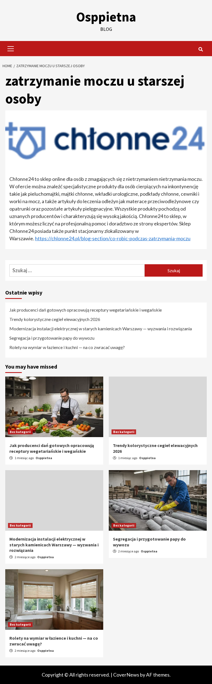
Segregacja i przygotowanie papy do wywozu (51, 337)
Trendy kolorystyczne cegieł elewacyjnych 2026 (54, 319)
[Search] (200, 49)
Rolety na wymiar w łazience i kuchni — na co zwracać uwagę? (67, 347)
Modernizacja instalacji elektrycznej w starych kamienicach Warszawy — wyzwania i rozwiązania (100, 328)
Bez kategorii (20, 432)
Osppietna (106, 17)
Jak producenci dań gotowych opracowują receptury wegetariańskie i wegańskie (85, 309)
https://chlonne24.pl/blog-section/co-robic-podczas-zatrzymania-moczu (112, 238)
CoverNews (126, 675)
